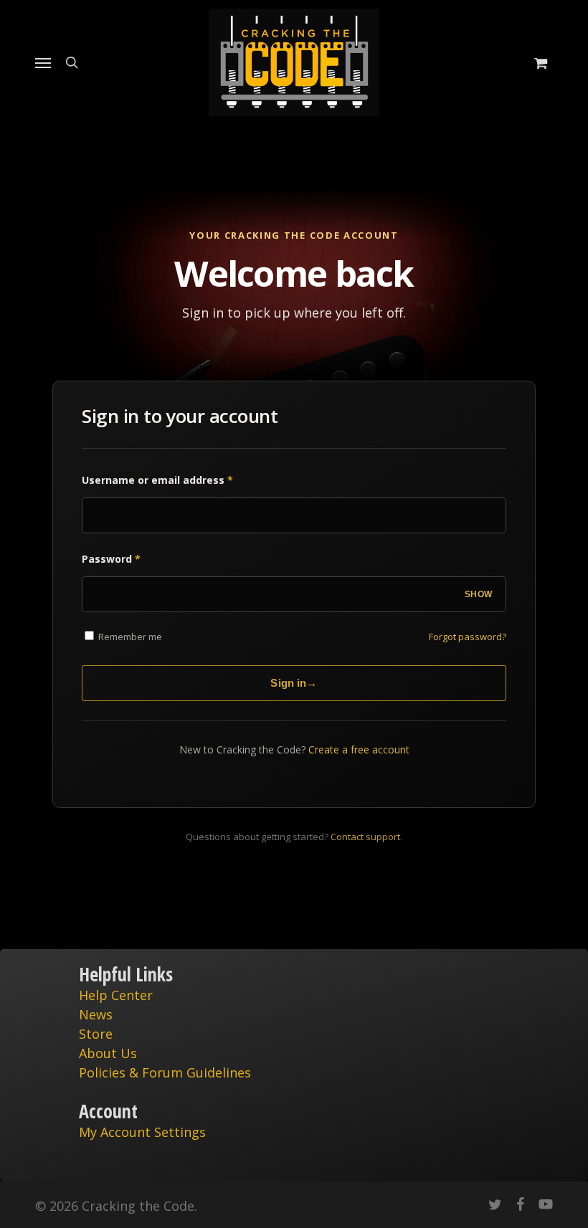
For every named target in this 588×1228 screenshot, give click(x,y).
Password (111, 559)
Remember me (129, 636)
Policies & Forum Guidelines (165, 1072)
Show (479, 594)
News (96, 1014)
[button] (43, 62)
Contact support (365, 836)
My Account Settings (142, 1132)
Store (96, 1033)
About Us (108, 1053)
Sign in (293, 683)
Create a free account (358, 749)
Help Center (116, 995)
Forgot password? (467, 636)
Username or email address (157, 480)
